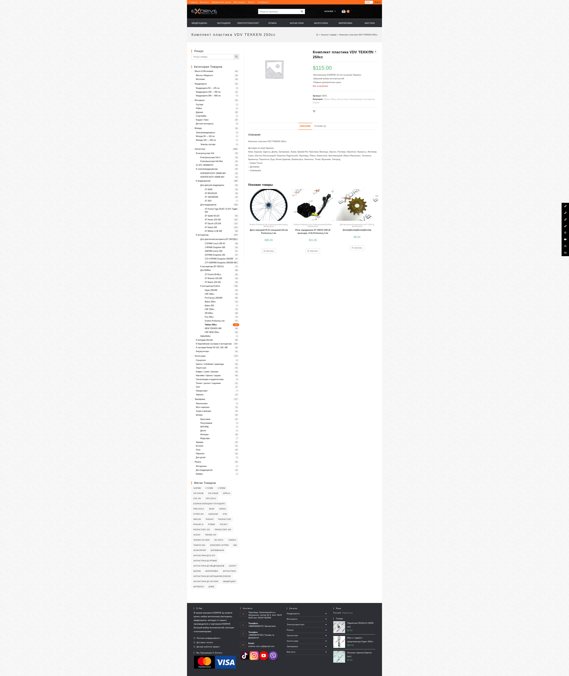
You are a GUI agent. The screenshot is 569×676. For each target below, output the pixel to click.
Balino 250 (209, 305)
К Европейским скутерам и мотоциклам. (214, 344)
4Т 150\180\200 (211, 197)
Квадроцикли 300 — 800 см (208, 96)
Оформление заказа (221, 2)
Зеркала (199, 394)
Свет (198, 387)
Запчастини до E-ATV (204, 556)
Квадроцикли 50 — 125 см (207, 88)
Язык (250, 2)
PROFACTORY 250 (201, 530)
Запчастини (342, 99)
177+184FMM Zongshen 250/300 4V (220, 262)
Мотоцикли (199, 100)
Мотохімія (200, 79)
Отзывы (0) (320, 126)
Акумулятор (199, 550)
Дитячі (203, 430)
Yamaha (232, 540)
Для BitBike (205, 270)
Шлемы (199, 415)
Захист (232, 566)
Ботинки (199, 446)
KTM (225, 514)
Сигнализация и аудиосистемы (210, 379)
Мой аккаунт (239, 2)
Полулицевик (206, 423)
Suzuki (196, 535)
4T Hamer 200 (211, 227)
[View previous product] (370, 52)
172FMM (221, 488)
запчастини (229, 571)
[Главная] (317, 34)
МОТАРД (204, 427)
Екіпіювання (217, 550)
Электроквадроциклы (205, 132)
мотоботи (198, 587)
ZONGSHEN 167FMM (219, 545)
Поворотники (201, 391)
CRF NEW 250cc (212, 332)
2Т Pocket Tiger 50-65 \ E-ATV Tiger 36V (220, 210)
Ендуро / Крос (202, 120)
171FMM (209, 488)
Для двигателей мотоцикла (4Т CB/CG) (357, 225)
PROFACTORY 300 (223, 530)
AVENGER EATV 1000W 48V (213, 173)
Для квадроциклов (204, 470)
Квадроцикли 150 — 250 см (208, 92)
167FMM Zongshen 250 (215, 255)
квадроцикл (229, 581)
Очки (198, 450)
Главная (194, 2)
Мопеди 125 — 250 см (206, 140)
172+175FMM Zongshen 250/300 (219, 259)
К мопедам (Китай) (204, 340)
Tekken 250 (210, 535)
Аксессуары (200, 356)
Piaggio (210, 519)
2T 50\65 (208, 189)
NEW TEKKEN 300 (213, 328)
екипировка (211, 571)
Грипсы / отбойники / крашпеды (210, 364)
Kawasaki (213, 514)
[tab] (305, 126)
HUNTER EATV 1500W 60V (212, 177)
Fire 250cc (209, 317)
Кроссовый (205, 419)
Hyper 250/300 (211, 290)
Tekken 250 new (201, 540)
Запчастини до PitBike (205, 561)
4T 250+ (208, 201)
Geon (211, 509)
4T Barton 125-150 (213, 282)
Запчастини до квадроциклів (208, 566)
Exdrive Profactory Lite (259, 225)
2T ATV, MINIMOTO (204, 165)
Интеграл (204, 434)
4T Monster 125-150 (213, 278)
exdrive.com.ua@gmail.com (261, 646)
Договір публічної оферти (208, 647)
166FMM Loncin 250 (213, 251)
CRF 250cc (209, 309)
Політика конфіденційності (208, 638)
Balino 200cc (210, 302)
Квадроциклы (201, 84)
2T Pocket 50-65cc (213, 274)
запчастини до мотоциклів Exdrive (212, 576)
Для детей (200, 457)
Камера (199, 474)
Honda (222, 509)
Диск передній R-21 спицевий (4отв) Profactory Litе (269, 231)
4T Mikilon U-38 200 (213, 231)
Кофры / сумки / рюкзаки (207, 372)
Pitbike (199, 108)
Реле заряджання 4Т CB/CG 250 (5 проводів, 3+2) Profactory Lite (312, 231)
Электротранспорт (296, 624)
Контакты (204, 2)
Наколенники (201, 403)
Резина (198, 462)
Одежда (199, 442)
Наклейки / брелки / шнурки (208, 375)
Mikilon (197, 519)
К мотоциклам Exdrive (277, 225)
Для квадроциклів (208, 205)
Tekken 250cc (330, 99)
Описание (305, 126)
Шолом (197, 571)
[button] (314, 111)
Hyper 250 (198, 514)
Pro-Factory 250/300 (213, 298)
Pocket (223, 524)
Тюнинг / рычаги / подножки (208, 383)
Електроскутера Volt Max (211, 161)
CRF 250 (197, 498)
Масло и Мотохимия (204, 71)
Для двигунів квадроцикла (212, 185)
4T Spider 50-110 (212, 216)
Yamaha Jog (199, 545)
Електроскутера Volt (205, 153)
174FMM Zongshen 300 (215, 247)
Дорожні (199, 112)
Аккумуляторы (202, 351)
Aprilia (226, 493)
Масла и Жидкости (204, 75)
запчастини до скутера (205, 581)
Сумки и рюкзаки (203, 411)
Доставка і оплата (205, 642)
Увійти (377, 2)
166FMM (197, 488)
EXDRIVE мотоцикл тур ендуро (209, 504)
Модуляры (205, 438)
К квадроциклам (203, 181)
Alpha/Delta (205, 336)
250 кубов (213, 493)
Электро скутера (207, 144)
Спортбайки (201, 116)
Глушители (201, 360)
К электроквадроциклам (207, 169)
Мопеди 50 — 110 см (205, 136)
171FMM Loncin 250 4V (215, 243)
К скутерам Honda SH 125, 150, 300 (212, 347)
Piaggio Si (198, 524)
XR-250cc (209, 313)
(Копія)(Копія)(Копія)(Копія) (357, 230)
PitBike (211, 524)
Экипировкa (200, 399)
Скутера (199, 104)
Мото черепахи (202, 407)
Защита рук (201, 368)
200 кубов (198, 493)
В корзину (269, 251)
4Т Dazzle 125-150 (213, 223)
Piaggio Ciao (224, 519)
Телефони (262, 2)
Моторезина (201, 466)
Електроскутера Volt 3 (210, 157)
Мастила (291, 652)
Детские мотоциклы (205, 124)
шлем (211, 587)
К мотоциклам (354, 99)
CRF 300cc (209, 294)
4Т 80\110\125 (211, 193)
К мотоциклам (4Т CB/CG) (212, 266)
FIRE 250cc (198, 509)
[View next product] (375, 52)
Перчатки (200, 453)
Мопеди (198, 128)
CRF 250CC (211, 498)
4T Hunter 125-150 (213, 220)
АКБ (235, 545)
